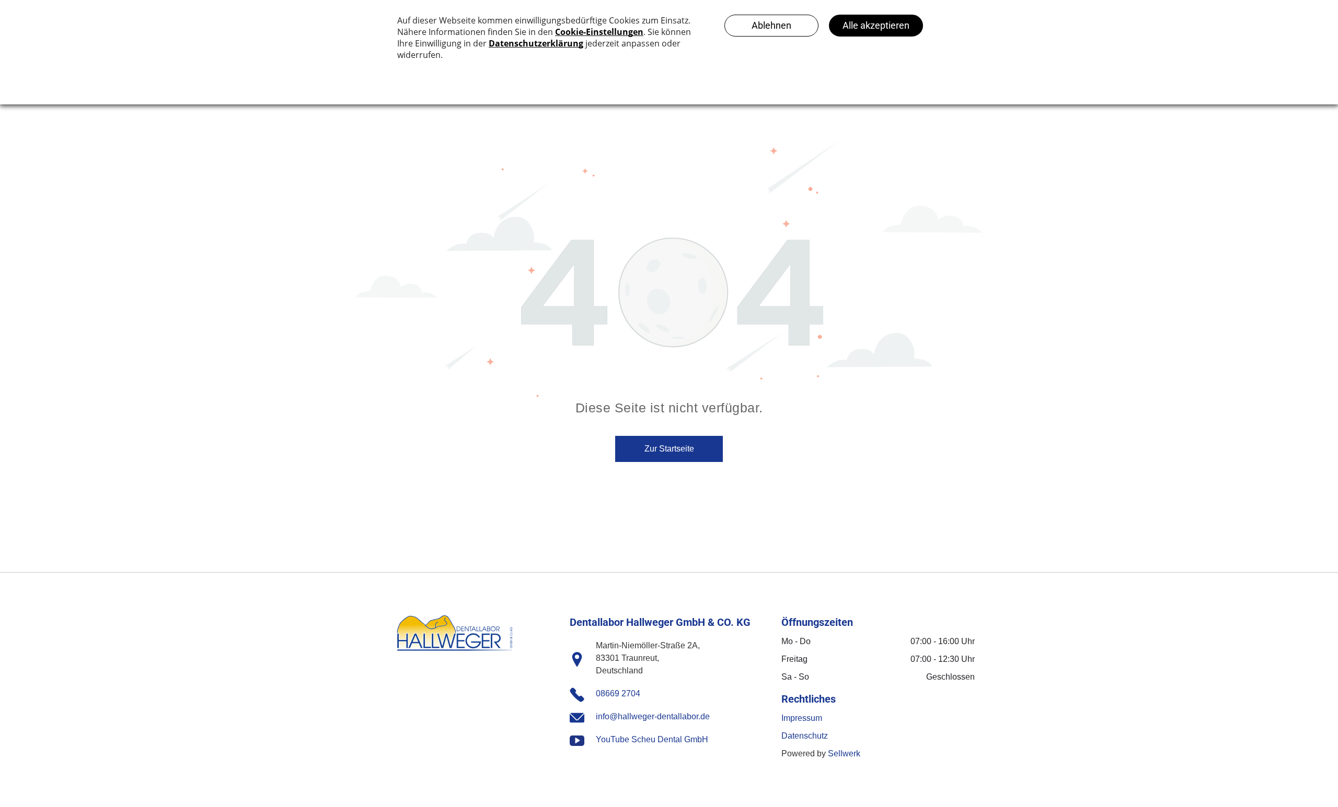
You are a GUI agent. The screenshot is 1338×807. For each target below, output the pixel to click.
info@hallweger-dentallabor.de (653, 716)
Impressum (801, 718)
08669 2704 (618, 693)
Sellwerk (844, 753)
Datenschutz (804, 735)
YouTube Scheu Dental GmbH (652, 739)
